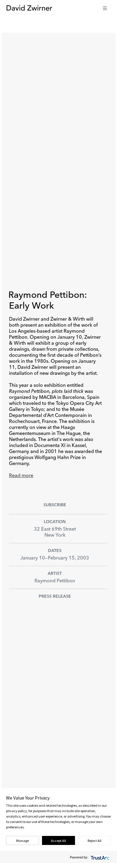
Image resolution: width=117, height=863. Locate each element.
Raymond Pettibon (54, 581)
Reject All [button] (94, 840)
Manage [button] (22, 840)
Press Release (55, 596)
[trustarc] (99, 857)
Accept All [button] (58, 840)
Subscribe (55, 505)
